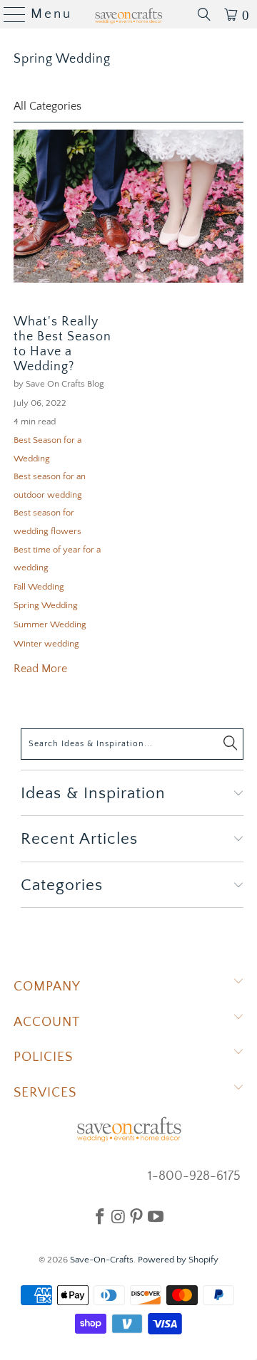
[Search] (204, 14)
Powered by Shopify (178, 1260)
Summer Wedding (50, 624)
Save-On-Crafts (101, 1260)
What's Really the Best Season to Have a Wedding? (62, 344)
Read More (40, 668)
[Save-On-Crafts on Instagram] (118, 1216)
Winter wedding (46, 644)
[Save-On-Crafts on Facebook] (100, 1216)
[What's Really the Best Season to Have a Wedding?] (128, 206)
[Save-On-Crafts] (128, 14)
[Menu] (9, 14)
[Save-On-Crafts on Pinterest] (136, 1216)
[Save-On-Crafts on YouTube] (155, 1216)
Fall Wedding (39, 587)
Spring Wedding (62, 59)
